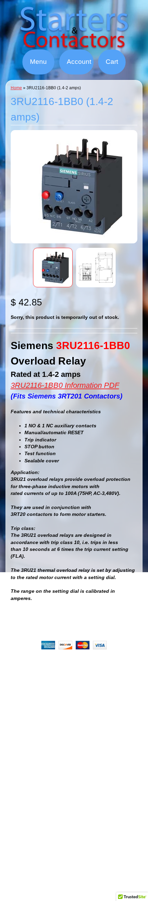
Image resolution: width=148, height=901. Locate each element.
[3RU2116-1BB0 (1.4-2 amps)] (53, 267)
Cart (112, 61)
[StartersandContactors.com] (74, 45)
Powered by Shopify (74, 715)
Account (79, 61)
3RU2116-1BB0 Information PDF (65, 385)
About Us (66, 663)
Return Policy (101, 663)
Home (16, 88)
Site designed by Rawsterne (74, 709)
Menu (38, 61)
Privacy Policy (97, 671)
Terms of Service (57, 679)
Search (39, 663)
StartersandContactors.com (69, 697)
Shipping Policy (53, 671)
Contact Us (98, 679)
